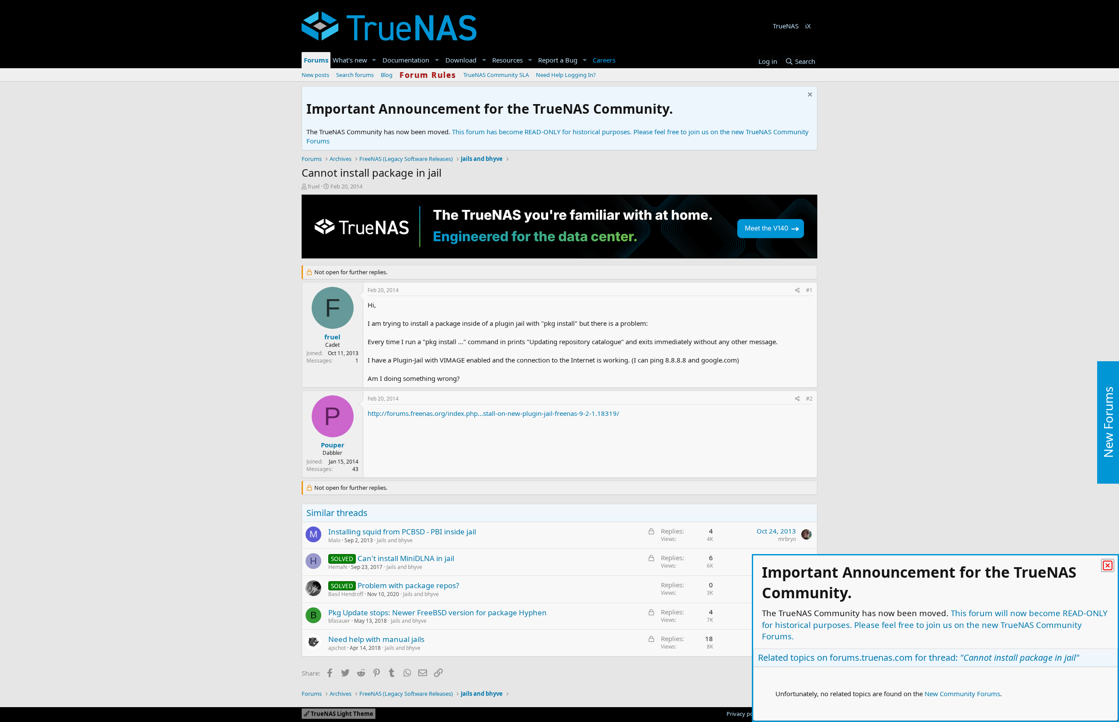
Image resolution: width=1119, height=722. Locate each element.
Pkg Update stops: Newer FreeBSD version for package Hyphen (437, 612)
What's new (350, 60)
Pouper (332, 444)
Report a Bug (557, 60)
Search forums (355, 75)
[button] (374, 60)
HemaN (337, 567)
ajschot (337, 648)
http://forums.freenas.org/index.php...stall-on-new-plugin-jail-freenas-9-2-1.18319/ (493, 413)
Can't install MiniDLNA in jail (406, 558)
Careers (604, 60)
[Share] (797, 291)
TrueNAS (786, 25)
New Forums (1108, 422)
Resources (507, 60)
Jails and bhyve (395, 540)
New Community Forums (962, 693)
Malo (334, 540)
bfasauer (339, 620)
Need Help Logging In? (566, 75)
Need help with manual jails (376, 639)
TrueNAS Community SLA (496, 75)
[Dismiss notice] (809, 95)
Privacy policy (744, 714)
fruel (314, 186)
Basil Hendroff (345, 594)
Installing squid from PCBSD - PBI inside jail (402, 532)
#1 (809, 290)
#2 (809, 398)
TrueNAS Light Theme (341, 714)
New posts (315, 75)
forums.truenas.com (871, 657)
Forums (316, 60)
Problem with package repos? (408, 585)
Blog (387, 75)
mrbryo (787, 539)
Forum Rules (428, 75)
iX (808, 25)
